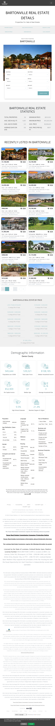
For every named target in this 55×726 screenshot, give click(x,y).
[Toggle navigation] (51, 3)
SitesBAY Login (26, 506)
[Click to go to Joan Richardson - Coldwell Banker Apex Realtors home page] (6, 3)
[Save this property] (52, 149)
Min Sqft (8, 85)
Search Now (43, 93)
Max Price (30, 72)
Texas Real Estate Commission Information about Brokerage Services (28, 705)
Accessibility (19, 504)
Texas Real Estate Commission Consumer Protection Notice (27, 535)
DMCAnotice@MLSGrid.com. (27, 652)
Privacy (9, 504)
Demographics (27, 31)
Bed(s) (7, 78)
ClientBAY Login (39, 504)
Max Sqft (30, 85)
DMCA (28, 504)
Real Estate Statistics (27, 27)
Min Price (8, 72)
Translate (38, 714)
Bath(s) (29, 78)
